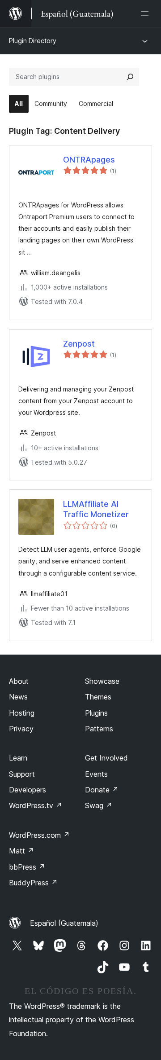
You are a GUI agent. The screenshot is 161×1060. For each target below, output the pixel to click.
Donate (102, 789)
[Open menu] (146, 13)
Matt (21, 850)
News (18, 696)
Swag (98, 805)
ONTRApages (89, 159)
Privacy (21, 728)
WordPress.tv (35, 805)
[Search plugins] (130, 77)
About (19, 681)
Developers (27, 789)
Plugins (96, 712)
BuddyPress (33, 882)
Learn (18, 757)
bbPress (27, 866)
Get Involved (106, 757)
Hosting (21, 712)
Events (96, 774)
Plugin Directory (32, 40)
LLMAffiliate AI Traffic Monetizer (96, 509)
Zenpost (79, 343)
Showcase (102, 681)
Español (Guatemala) (64, 923)
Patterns (99, 728)
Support (22, 774)
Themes (98, 696)
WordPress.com (39, 835)
